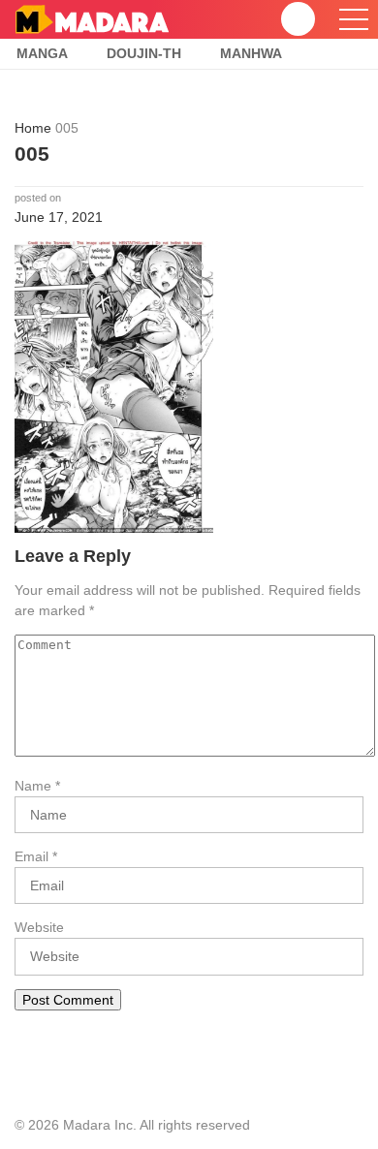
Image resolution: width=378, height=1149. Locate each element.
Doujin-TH (144, 53)
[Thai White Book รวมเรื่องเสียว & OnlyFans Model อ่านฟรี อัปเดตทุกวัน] (92, 18)
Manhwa (251, 53)
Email (31, 856)
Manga (42, 53)
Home (33, 128)
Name (33, 785)
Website (39, 927)
